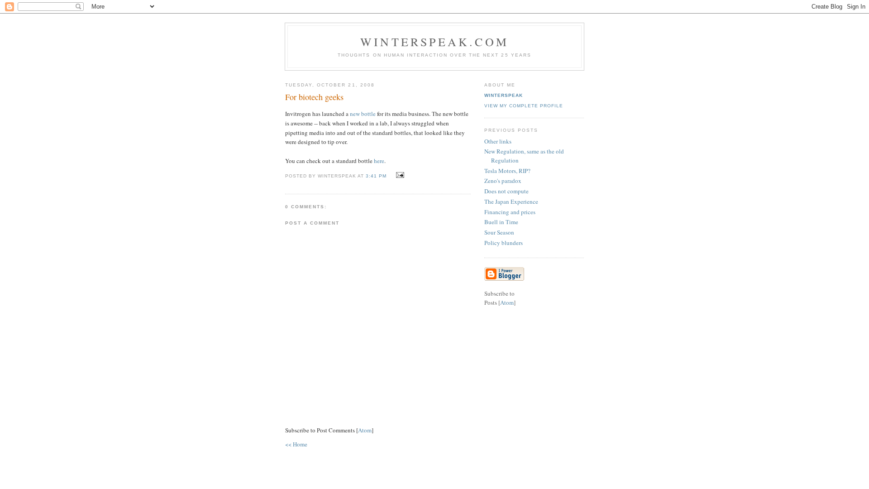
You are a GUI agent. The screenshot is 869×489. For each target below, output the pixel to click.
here (379, 161)
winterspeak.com (434, 41)
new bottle (363, 114)
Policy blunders (503, 243)
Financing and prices (509, 212)
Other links (497, 141)
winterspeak (503, 95)
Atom (365, 430)
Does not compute (506, 191)
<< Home (296, 444)
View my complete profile (523, 105)
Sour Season (499, 232)
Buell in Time (501, 222)
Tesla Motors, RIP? (507, 171)
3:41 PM (377, 175)
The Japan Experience (511, 201)
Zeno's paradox (502, 181)
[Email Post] (399, 175)
